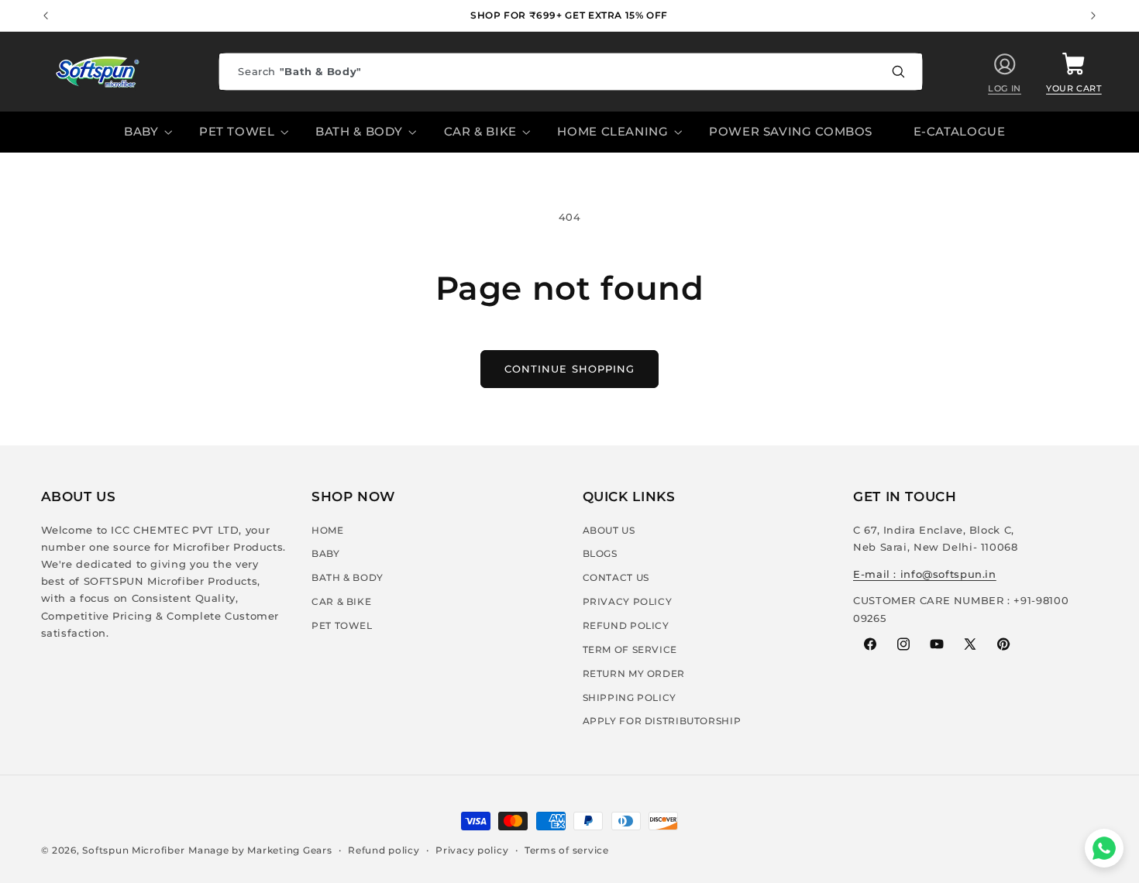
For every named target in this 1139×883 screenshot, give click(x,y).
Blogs (600, 554)
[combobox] (570, 71)
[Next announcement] (1093, 15)
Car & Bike (341, 601)
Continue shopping (569, 369)
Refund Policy (626, 625)
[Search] (899, 71)
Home (327, 530)
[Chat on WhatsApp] (1104, 848)
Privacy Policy (628, 601)
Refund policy (384, 849)
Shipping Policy (629, 697)
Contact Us (616, 577)
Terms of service (567, 849)
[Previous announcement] (46, 15)
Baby (325, 554)
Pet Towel (342, 625)
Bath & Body (347, 577)
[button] (1074, 71)
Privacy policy (471, 849)
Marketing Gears (289, 850)
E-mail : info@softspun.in (924, 574)
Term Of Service (630, 649)
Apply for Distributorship (662, 721)
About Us (609, 530)
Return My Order (634, 673)
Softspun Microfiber (133, 850)
